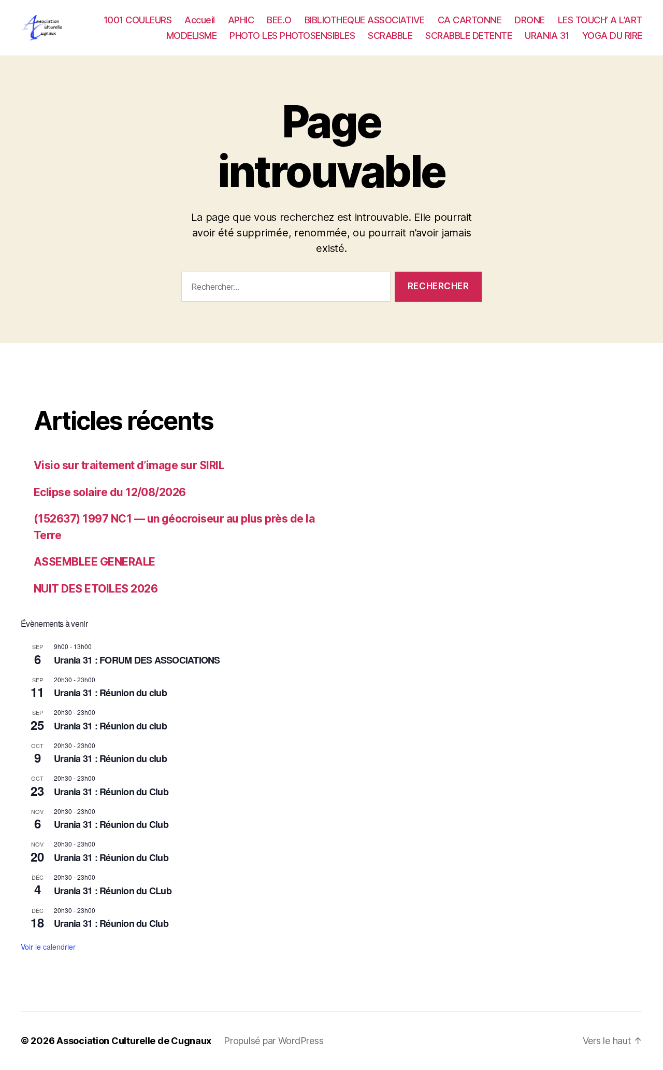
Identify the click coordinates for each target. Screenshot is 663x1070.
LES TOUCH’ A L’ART (600, 20)
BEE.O (279, 20)
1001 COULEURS (138, 20)
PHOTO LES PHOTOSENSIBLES (292, 35)
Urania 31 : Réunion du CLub (112, 890)
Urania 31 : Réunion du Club (111, 791)
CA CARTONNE (470, 20)
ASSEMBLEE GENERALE (94, 561)
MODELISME (191, 35)
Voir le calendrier (48, 946)
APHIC (241, 20)
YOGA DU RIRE (612, 35)
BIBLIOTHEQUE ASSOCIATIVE (365, 20)
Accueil (199, 20)
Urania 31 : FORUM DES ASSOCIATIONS (137, 660)
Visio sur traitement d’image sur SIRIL (129, 465)
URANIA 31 (547, 35)
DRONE (529, 20)
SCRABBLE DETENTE (468, 35)
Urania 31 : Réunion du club (110, 692)
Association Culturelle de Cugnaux (133, 1040)
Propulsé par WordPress (273, 1040)
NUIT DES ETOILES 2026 (95, 588)
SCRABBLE (390, 35)
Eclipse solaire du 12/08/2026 (110, 492)
